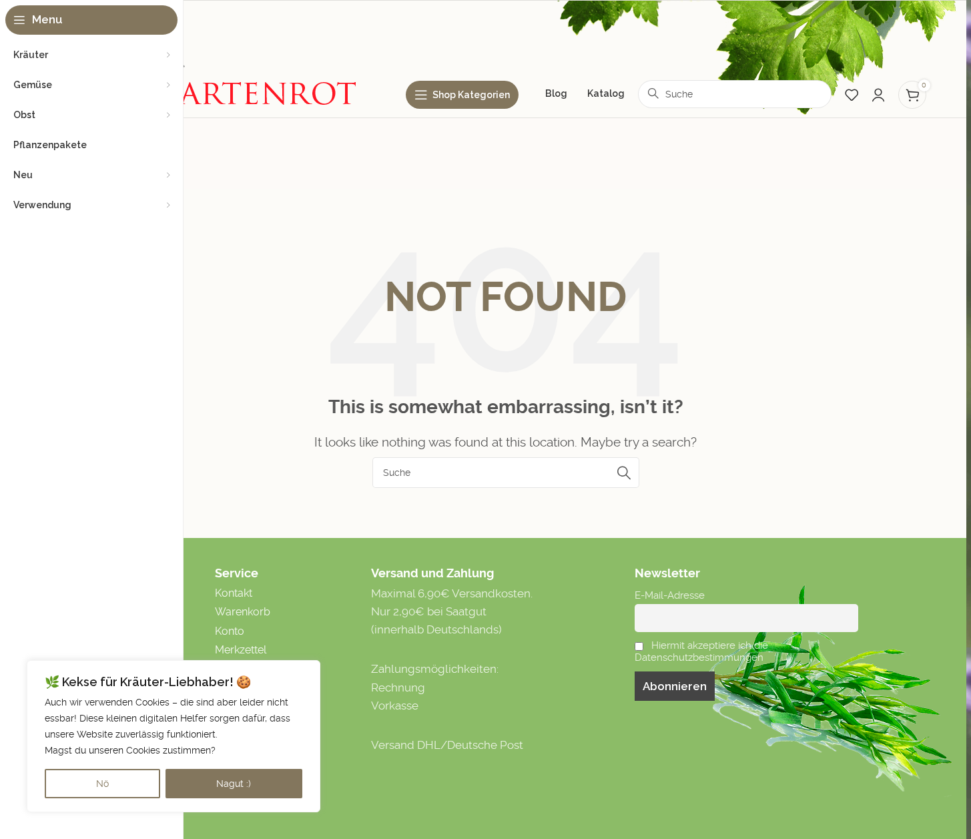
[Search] (624, 472)
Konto (229, 631)
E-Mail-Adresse (670, 595)
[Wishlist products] (851, 94)
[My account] (878, 94)
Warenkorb (242, 611)
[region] (173, 736)
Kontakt (233, 593)
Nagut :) (233, 783)
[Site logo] (225, 54)
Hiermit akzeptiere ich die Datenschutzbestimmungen (701, 651)
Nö (102, 783)
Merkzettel (240, 649)
